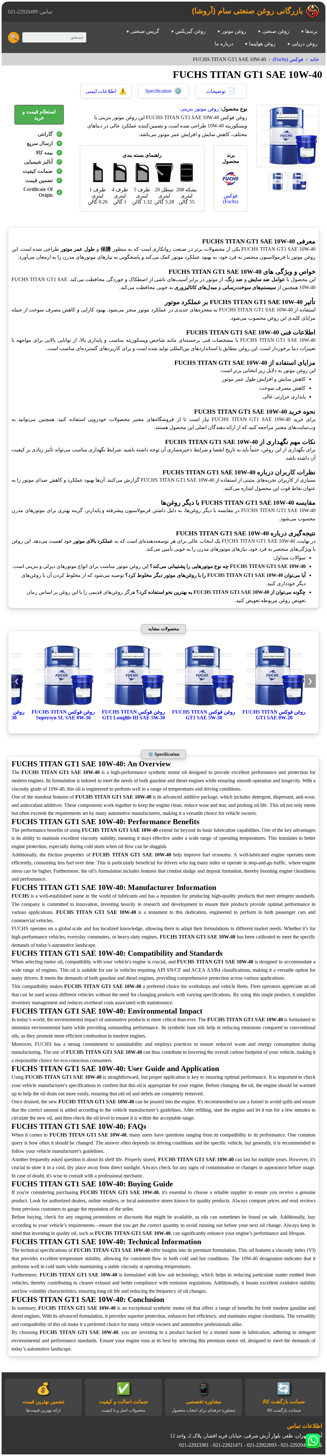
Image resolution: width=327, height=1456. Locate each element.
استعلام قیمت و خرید (39, 114)
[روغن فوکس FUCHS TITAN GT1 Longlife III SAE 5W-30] (133, 706)
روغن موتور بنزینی (199, 108)
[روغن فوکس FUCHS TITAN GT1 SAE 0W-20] (274, 706)
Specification (163, 91)
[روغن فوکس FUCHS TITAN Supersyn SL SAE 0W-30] (63, 706)
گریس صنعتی (145, 31)
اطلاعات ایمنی (106, 91)
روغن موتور (234, 31)
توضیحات (221, 91)
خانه (314, 59)
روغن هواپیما (262, 43)
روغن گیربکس (190, 31)
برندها (311, 31)
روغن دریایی (304, 43)
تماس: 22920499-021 (30, 11)
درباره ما (224, 43)
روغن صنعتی (275, 31)
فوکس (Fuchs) (288, 59)
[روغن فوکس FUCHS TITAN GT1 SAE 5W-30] (204, 706)
